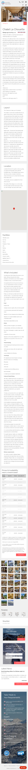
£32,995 (15, 515)
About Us (5, 765)
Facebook (23, 5)
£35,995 (15, 527)
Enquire (20, 554)
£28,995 (15, 500)
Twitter (26, 5)
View (20, 639)
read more (24, 680)
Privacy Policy (19, 765)
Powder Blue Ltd (13, 768)
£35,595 (15, 485)
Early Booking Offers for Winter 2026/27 (12, 671)
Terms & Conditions (12, 765)
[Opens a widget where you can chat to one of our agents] (23, 767)
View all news (20, 683)
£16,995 (15, 479)
